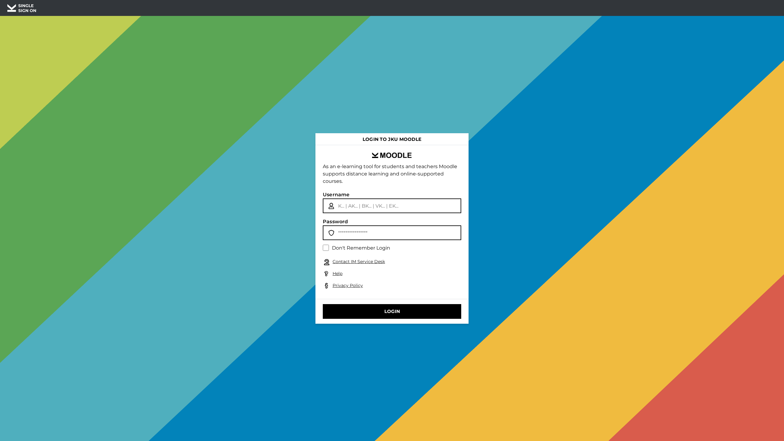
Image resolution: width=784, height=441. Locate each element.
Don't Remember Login (361, 248)
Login (392, 311)
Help (337, 273)
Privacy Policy (348, 285)
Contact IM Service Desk (359, 261)
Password (335, 221)
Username (336, 195)
